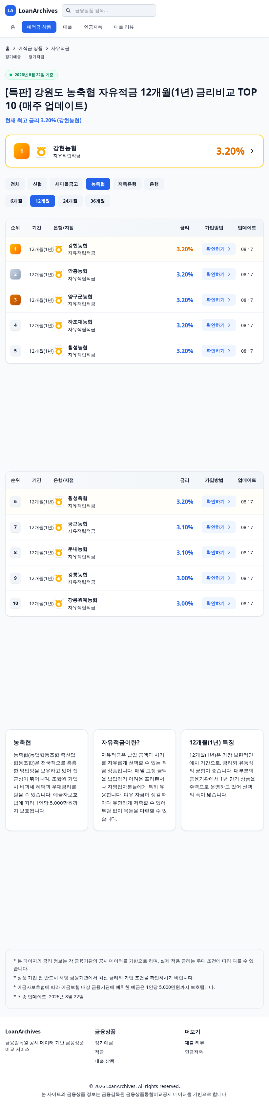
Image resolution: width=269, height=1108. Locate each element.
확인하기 (215, 249)
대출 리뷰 (124, 27)
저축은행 (127, 184)
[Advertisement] (134, 417)
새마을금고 (66, 184)
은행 (154, 184)
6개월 (16, 201)
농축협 (98, 184)
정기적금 (36, 56)
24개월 (70, 201)
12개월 (42, 201)
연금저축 (93, 27)
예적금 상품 (39, 27)
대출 (67, 27)
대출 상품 (104, 1061)
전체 (15, 184)
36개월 (98, 201)
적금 (99, 1052)
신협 (37, 184)
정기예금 (13, 56)
